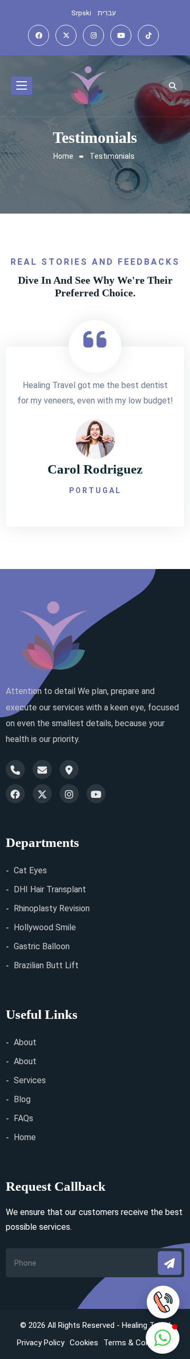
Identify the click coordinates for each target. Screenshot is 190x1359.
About (25, 1042)
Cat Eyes (30, 870)
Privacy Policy (40, 1342)
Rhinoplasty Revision (52, 908)
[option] (95, 429)
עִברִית (107, 13)
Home (63, 156)
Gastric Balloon (42, 946)
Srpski (81, 13)
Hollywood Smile (45, 927)
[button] (162, 1338)
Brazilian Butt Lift (46, 965)
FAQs (23, 1118)
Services (30, 1080)
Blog (22, 1099)
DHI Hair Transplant (50, 889)
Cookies (84, 1342)
